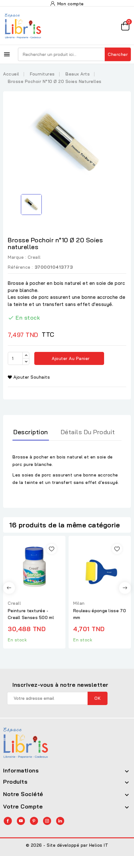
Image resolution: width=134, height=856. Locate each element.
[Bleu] (18, 586)
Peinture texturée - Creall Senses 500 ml (31, 614)
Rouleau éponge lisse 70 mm (99, 614)
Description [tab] (30, 432)
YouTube (21, 821)
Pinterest (34, 821)
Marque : (17, 257)
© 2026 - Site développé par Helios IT (67, 845)
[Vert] (31, 586)
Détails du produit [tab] (88, 432)
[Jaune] (37, 586)
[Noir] (43, 586)
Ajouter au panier (70, 358)
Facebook (8, 821)
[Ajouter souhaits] (51, 549)
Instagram (47, 821)
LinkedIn (60, 821)
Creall (34, 257)
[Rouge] (24, 586)
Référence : (20, 267)
